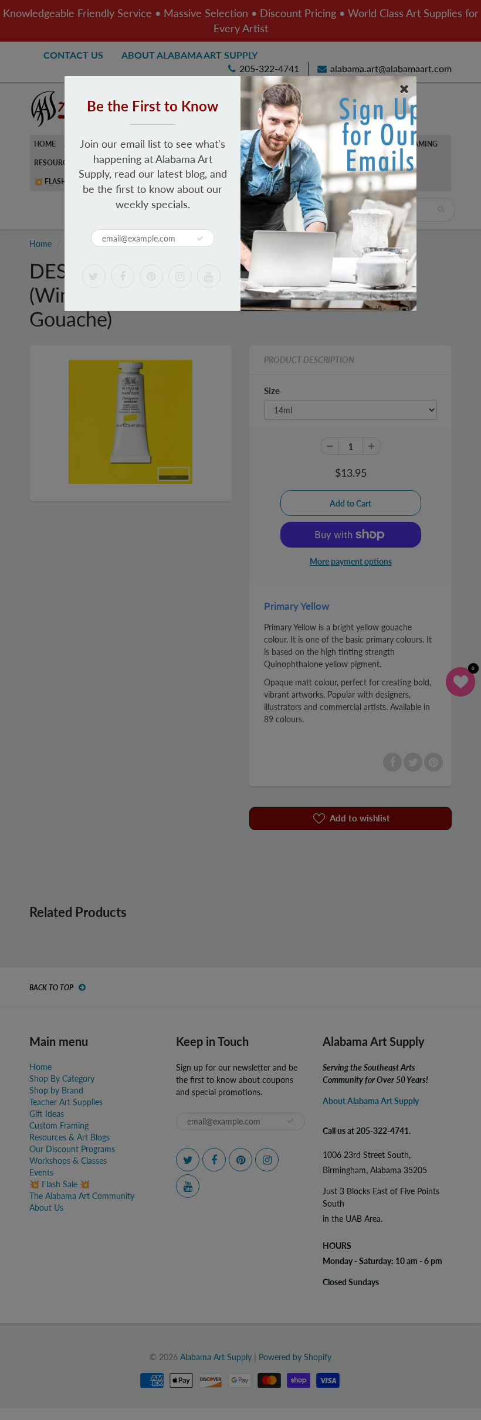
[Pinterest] (151, 276)
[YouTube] (209, 276)
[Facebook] (122, 276)
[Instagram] (180, 276)
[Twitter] (94, 276)
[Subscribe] (200, 238)
